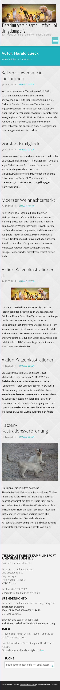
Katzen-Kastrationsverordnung (25, 428)
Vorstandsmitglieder (22, 143)
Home (4, 59)
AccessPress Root (28, 684)
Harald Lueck (26, 84)
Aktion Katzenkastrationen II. (28, 272)
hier (42, 650)
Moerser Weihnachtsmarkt (28, 200)
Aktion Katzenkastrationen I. (30, 360)
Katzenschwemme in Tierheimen (22, 75)
